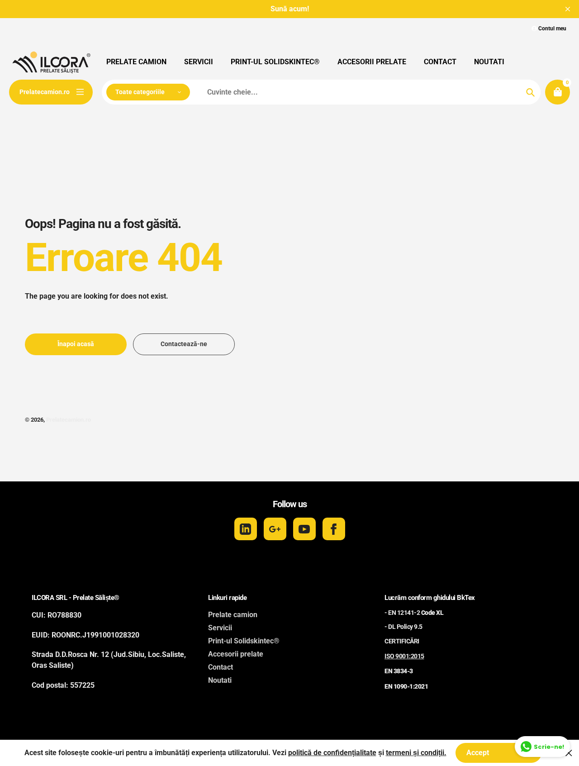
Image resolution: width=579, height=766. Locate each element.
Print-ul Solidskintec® (244, 641)
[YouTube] (304, 529)
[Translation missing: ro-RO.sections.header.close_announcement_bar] (567, 9)
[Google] (275, 529)
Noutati (220, 680)
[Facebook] (334, 529)
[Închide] (568, 752)
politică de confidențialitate (332, 752)
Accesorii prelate (235, 654)
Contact (220, 667)
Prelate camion (232, 614)
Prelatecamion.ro (68, 419)
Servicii (220, 627)
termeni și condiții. (416, 752)
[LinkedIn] (245, 529)
